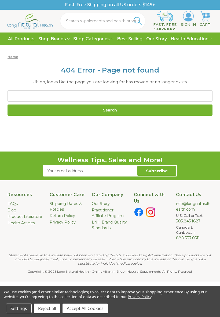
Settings (18, 308)
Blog (12, 210)
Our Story (156, 38)
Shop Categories (91, 38)
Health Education (189, 38)
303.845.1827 (188, 221)
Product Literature (25, 216)
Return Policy (62, 215)
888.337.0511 (188, 238)
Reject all (47, 308)
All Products (21, 38)
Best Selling (129, 38)
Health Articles (21, 223)
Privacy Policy (63, 222)
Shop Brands (52, 38)
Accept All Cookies (85, 308)
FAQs (13, 203)
